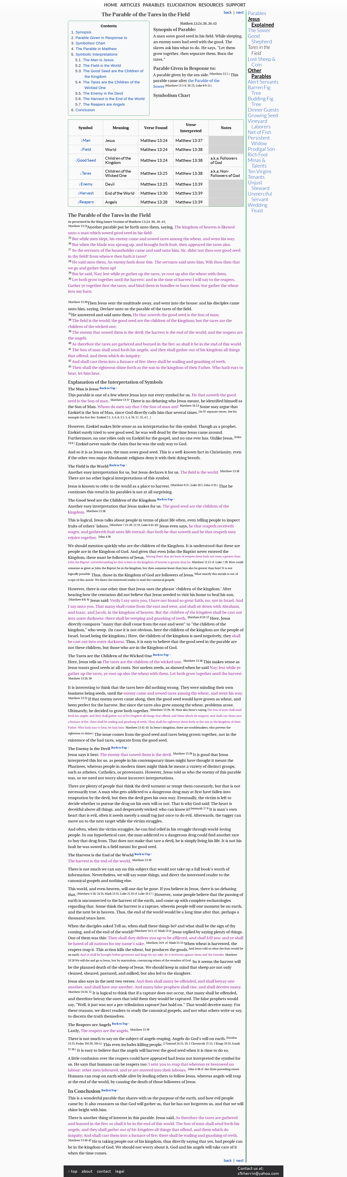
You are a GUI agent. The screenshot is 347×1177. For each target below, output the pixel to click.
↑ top (72, 1171)
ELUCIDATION (181, 4)
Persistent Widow (259, 140)
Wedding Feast (257, 207)
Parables (257, 13)
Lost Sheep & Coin (261, 62)
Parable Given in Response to (101, 38)
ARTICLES (130, 4)
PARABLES (153, 4)
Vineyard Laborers (259, 123)
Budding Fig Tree (260, 101)
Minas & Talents (257, 163)
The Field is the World (102, 65)
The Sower (259, 30)
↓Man (85, 140)
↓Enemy (86, 184)
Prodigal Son (261, 149)
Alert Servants (263, 82)
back (228, 12)
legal (120, 1171)
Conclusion (85, 110)
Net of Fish (259, 132)
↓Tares (85, 173)
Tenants (256, 177)
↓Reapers (85, 202)
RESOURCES (211, 4)
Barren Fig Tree (259, 90)
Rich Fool (258, 154)
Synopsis (83, 32)
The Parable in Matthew (96, 49)
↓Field (85, 149)
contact (104, 1171)
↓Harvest (86, 193)
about (87, 1171)
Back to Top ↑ (108, 388)
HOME (110, 4)
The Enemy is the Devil (103, 93)
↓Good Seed (85, 160)
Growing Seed (263, 115)
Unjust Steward (258, 185)
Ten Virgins (259, 171)
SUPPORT (236, 4)
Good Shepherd (260, 38)
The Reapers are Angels (104, 104)
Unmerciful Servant (260, 196)
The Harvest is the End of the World (114, 99)
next (240, 12)
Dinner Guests (263, 110)
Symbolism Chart (90, 43)
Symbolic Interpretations (96, 54)
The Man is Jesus (98, 60)
